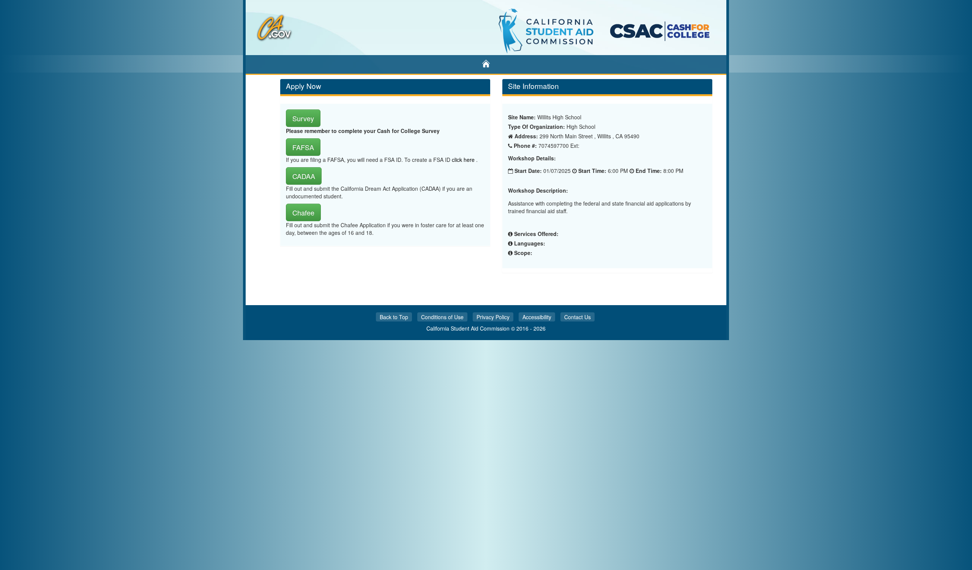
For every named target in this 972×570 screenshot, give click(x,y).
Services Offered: (536, 234)
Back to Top (394, 317)
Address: (526, 136)
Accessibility (536, 317)
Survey (303, 118)
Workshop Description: (538, 190)
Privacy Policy (493, 317)
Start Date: (528, 170)
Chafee (303, 212)
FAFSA (303, 147)
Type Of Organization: (536, 126)
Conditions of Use (442, 317)
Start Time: (592, 170)
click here (464, 159)
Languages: (529, 243)
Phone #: (525, 145)
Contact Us (577, 317)
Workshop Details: (532, 158)
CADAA (303, 176)
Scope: (523, 252)
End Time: (649, 170)
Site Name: (522, 117)
